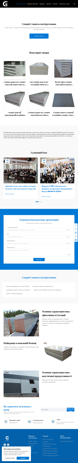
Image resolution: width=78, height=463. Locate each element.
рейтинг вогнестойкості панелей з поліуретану (47, 290)
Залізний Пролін (47, 446)
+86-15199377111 (13, 423)
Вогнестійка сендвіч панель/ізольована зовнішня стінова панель (63, 83)
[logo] (5, 4)
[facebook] (5, 445)
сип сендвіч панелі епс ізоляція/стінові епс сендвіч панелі (39, 83)
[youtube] (8, 445)
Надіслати (39, 259)
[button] (37, 201)
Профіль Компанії (32, 4)
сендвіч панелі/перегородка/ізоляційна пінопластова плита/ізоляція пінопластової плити (15, 113)
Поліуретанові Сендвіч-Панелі (50, 451)
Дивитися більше (9, 194)
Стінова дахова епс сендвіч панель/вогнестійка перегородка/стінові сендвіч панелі (39, 113)
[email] (76, 236)
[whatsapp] (76, 232)
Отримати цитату (39, 36)
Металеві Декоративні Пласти (50, 453)
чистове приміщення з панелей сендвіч (17, 286)
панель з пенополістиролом (14, 293)
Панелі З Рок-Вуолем (48, 439)
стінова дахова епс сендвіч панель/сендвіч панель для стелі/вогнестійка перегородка (14, 83)
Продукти (42, 4)
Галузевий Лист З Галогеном (50, 448)
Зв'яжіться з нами (64, 4)
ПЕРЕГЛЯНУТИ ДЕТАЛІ (14, 69)
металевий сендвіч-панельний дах (43, 286)
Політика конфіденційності (67, 441)
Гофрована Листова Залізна (49, 444)
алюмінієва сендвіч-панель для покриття (18, 290)
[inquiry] (76, 225)
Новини (55, 4)
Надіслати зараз (70, 410)
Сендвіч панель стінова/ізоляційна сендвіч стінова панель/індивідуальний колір (63, 113)
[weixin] (76, 240)
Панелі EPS (45, 441)
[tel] (76, 229)
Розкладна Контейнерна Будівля (50, 455)
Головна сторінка (21, 4)
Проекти (49, 4)
